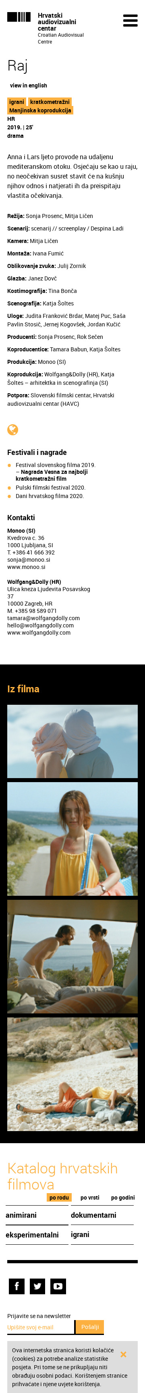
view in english (28, 85)
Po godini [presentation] (123, 1197)
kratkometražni (50, 102)
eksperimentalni (32, 1234)
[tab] (59, 1197)
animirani (21, 1215)
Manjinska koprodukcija (40, 110)
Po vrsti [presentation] (90, 1197)
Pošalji (90, 1327)
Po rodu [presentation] (59, 1197)
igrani (16, 102)
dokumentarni (93, 1215)
